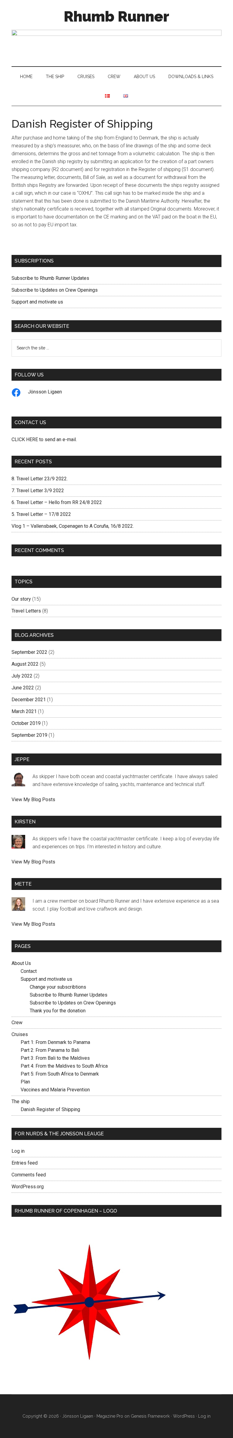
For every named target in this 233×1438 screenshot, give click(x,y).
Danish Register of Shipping (50, 1109)
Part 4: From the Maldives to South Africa (64, 1066)
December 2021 (29, 699)
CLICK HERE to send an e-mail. (44, 439)
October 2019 (26, 723)
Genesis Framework (150, 1416)
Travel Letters (26, 611)
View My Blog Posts (33, 799)
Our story (21, 599)
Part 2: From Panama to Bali (50, 1050)
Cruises (20, 1034)
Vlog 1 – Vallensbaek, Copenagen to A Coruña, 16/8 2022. (73, 526)
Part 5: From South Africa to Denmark (60, 1074)
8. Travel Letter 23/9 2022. (40, 479)
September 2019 (29, 735)
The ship (21, 1101)
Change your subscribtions (58, 987)
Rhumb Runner (116, 16)
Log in (18, 1151)
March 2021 (24, 711)
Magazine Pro (109, 1416)
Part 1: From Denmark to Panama (55, 1042)
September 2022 (29, 652)
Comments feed (29, 1175)
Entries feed (25, 1163)
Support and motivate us (37, 302)
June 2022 (23, 688)
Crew (17, 1022)
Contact (29, 971)
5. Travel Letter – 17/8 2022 (41, 514)
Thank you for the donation (58, 1011)
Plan (25, 1082)
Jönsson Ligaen (45, 392)
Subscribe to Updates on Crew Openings (55, 290)
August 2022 (25, 664)
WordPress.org (28, 1186)
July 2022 (22, 676)
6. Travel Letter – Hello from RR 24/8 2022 (57, 502)
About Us (21, 963)
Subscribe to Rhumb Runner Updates (50, 278)
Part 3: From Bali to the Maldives (55, 1058)
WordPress (184, 1416)
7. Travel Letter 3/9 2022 (38, 490)
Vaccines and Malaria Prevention (55, 1090)
